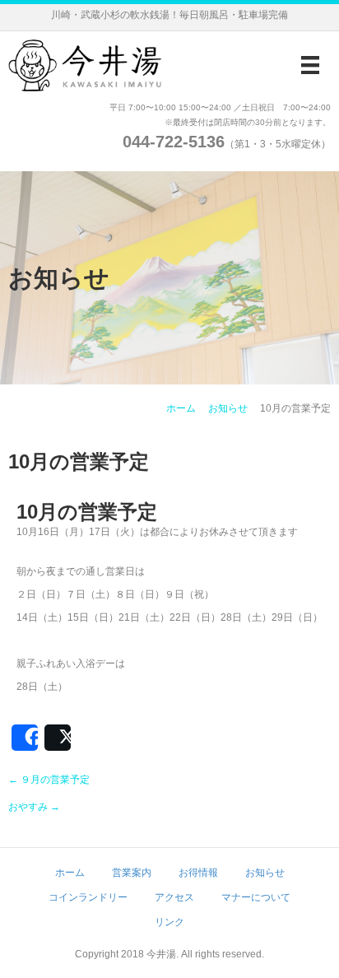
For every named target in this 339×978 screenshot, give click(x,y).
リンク (169, 922)
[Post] (57, 737)
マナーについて (255, 897)
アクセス (174, 897)
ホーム (181, 408)
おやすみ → (34, 807)
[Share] (24, 737)
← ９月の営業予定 (49, 779)
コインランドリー (88, 897)
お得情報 (198, 872)
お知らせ (228, 408)
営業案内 (131, 872)
